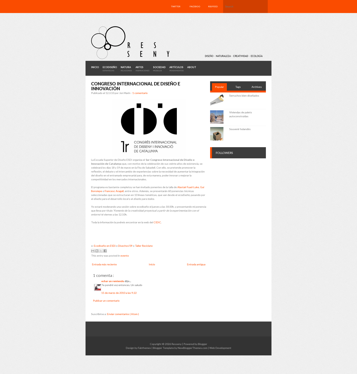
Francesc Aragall (114, 191)
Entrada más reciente (104, 264)
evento (124, 255)
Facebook (195, 13)
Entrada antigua (196, 264)
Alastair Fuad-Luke (188, 187)
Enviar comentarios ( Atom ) (123, 314)
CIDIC (157, 222)
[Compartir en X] (101, 251)
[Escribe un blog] (97, 251)
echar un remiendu (113, 281)
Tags (238, 86)
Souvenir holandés (240, 129)
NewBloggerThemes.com (193, 347)
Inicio (152, 264)
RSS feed (213, 6)
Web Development (220, 347)
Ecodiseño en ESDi (104, 245)
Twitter (175, 6)
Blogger (202, 344)
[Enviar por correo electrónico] (93, 251)
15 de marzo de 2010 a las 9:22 (119, 292)
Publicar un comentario (106, 300)
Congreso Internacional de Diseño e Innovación (135, 86)
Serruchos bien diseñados (244, 95)
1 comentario (140, 93)
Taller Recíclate (144, 245)
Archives (257, 86)
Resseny (176, 344)
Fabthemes (145, 347)
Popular (219, 86)
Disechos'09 (125, 245)
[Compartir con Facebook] (105, 251)
